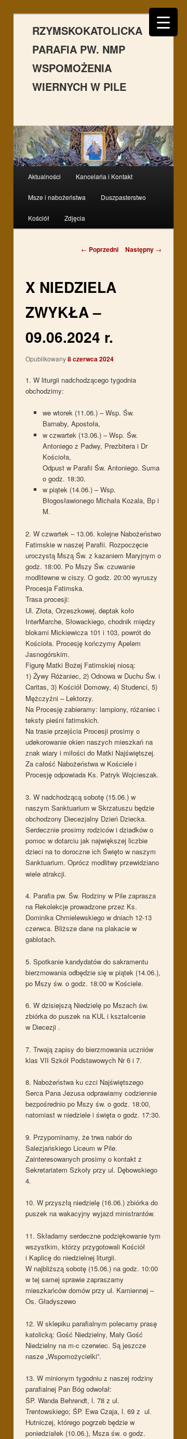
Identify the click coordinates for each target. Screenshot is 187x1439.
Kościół (38, 217)
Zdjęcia (74, 217)
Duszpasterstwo (123, 197)
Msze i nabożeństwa (57, 197)
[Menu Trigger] (163, 22)
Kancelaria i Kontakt (104, 176)
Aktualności (44, 176)
